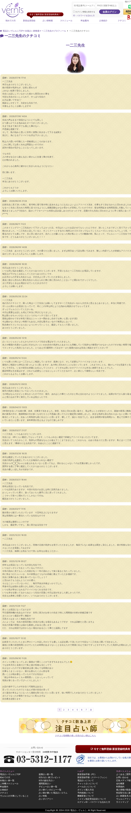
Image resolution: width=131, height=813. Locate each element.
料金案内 (85, 20)
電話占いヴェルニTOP (10, 774)
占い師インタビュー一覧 (50, 789)
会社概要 (120, 783)
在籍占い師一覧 (7, 780)
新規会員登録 (29, 20)
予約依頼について (85, 792)
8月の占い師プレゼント (50, 777)
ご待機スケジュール (9, 783)
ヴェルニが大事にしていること (14, 796)
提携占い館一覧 (46, 774)
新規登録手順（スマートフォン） (92, 777)
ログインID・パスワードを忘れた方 (93, 802)
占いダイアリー (46, 799)
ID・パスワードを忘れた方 (84, 15)
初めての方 (11, 20)
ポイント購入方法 (85, 789)
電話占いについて (85, 780)
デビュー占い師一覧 (48, 786)
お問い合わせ (122, 777)
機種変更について (85, 796)
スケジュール (66, 20)
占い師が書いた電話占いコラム (53, 792)
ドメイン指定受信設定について (91, 799)
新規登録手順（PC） (87, 774)
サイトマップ (122, 802)
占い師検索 (48, 20)
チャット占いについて (87, 783)
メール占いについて (86, 786)
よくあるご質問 (123, 774)
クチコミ (4, 792)
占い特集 (43, 796)
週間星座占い (45, 783)
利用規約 (120, 786)
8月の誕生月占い (46, 780)
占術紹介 (103, 20)
